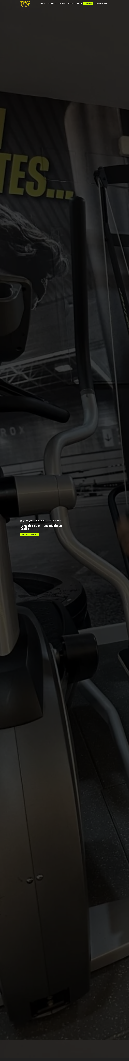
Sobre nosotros (52, 4)
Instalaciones (61, 4)
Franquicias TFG (71, 4)
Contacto (79, 4)
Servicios (42, 4)
